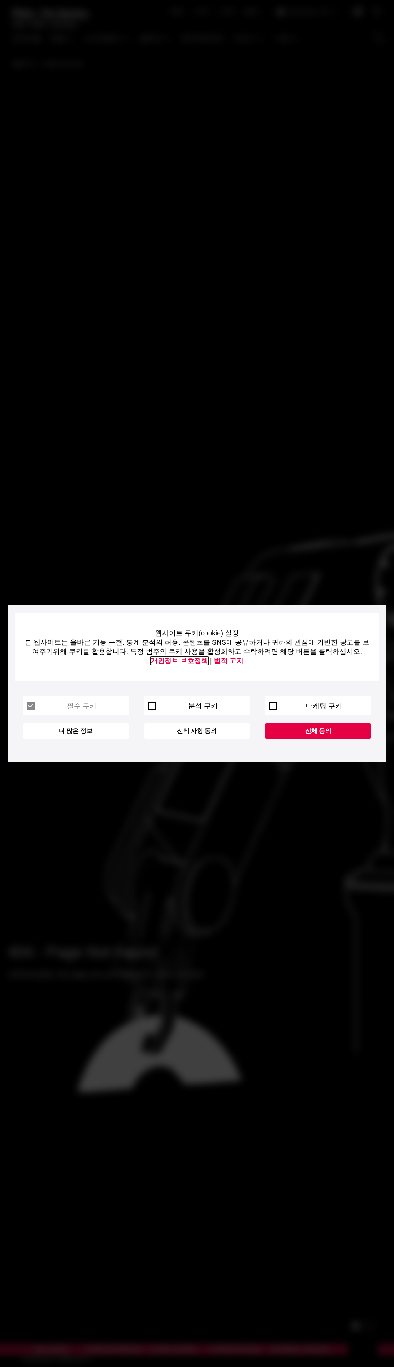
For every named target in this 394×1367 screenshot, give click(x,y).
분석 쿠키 (203, 706)
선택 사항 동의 (197, 730)
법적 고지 (229, 661)
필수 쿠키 (82, 706)
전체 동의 (318, 730)
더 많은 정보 (76, 730)
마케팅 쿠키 (324, 706)
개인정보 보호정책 (179, 661)
